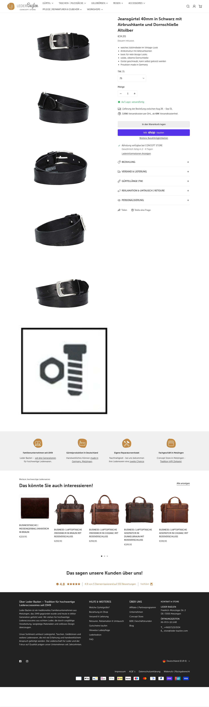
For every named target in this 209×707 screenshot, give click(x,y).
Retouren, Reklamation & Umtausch (106, 621)
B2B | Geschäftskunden (140, 621)
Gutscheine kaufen (98, 625)
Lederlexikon (95, 635)
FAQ (91, 639)
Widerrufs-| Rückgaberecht (177, 671)
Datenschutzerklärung (149, 671)
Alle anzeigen (183, 483)
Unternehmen (136, 612)
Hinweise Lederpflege (99, 630)
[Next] (198, 510)
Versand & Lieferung (99, 616)
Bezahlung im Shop (98, 612)
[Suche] (188, 6)
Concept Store (136, 616)
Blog (131, 625)
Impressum (120, 671)
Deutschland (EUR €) (177, 661)
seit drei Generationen (45, 458)
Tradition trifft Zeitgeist (171, 461)
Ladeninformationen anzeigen (136, 153)
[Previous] (11, 510)
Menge (121, 87)
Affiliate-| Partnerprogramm (142, 607)
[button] (200, 6)
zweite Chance (137, 461)
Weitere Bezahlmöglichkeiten (153, 138)
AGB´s (132, 671)
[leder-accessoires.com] (22, 6)
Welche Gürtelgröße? (99, 607)
